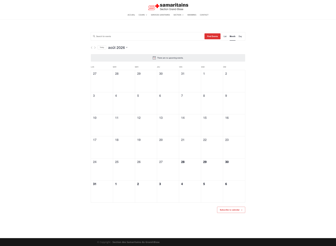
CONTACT (204, 15)
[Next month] (95, 47)
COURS (142, 15)
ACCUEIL (131, 15)
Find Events (212, 36)
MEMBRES (191, 15)
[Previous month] (91, 47)
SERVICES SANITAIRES (160, 15)
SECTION (177, 15)
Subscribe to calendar (230, 209)
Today (102, 47)
